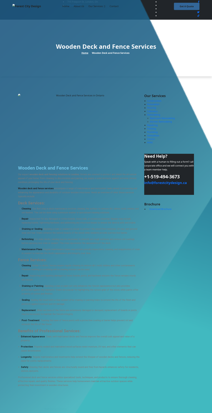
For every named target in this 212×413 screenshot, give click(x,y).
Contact (114, 6)
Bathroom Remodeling (162, 118)
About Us (79, 6)
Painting (151, 128)
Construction (154, 100)
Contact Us (151, 192)
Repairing (152, 125)
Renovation (153, 104)
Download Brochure (160, 209)
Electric (151, 139)
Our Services (95, 6)
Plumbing (152, 132)
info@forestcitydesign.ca (165, 182)
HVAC (150, 142)
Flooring (151, 107)
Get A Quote (187, 6)
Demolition (153, 135)
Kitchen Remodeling (161, 121)
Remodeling (153, 114)
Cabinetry (152, 111)
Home (65, 6)
